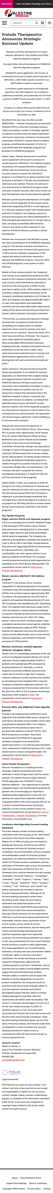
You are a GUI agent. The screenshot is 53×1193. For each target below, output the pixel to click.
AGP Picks (6, 4)
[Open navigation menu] (4, 22)
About (15, 1178)
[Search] (37, 23)
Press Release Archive (30, 1178)
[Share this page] (49, 22)
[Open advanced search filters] (42, 23)
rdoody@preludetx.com (13, 1060)
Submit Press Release (16, 1183)
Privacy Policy (34, 1188)
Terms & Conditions (38, 1183)
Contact (47, 1188)
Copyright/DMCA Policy (13, 1188)
